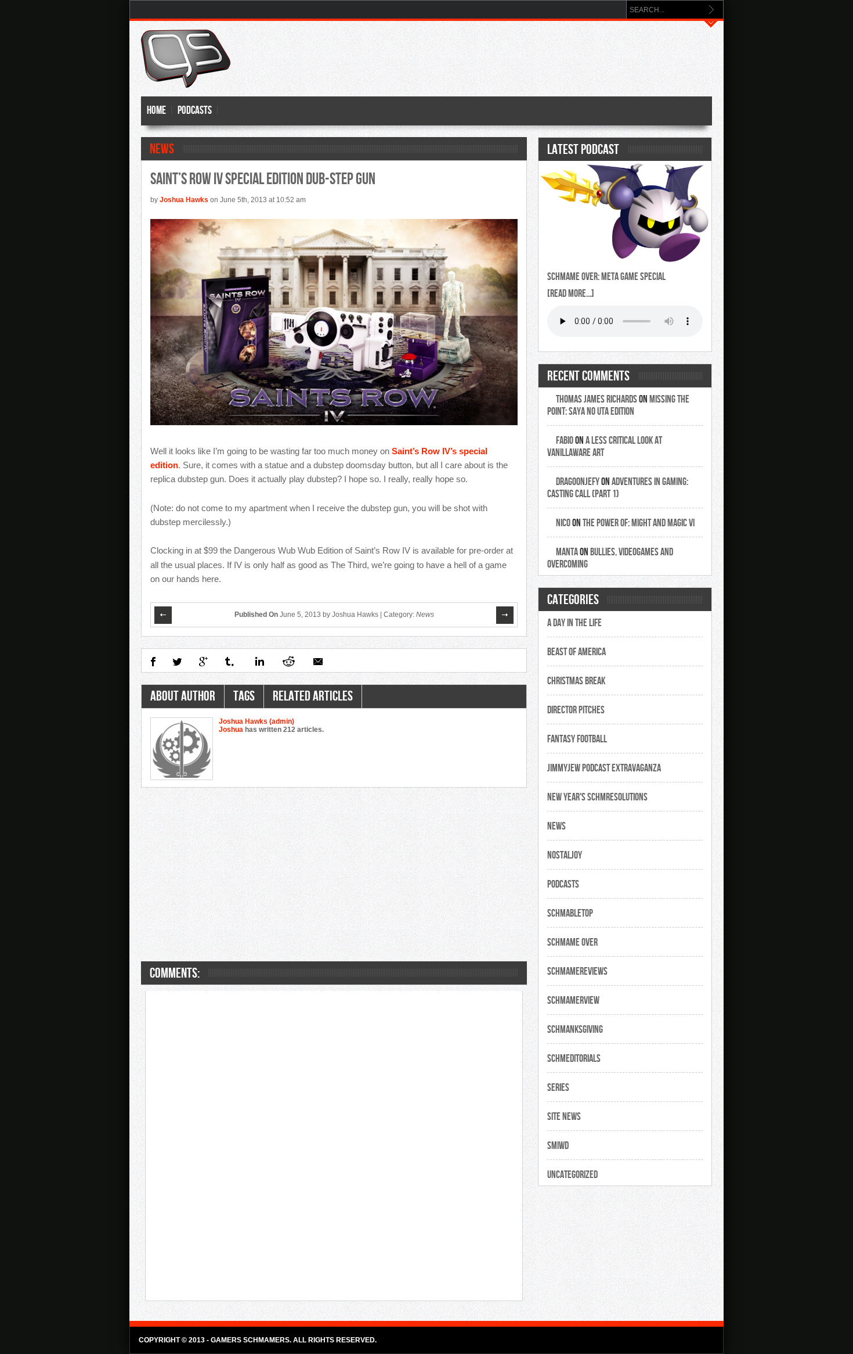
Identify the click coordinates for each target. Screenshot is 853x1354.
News (162, 149)
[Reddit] (288, 661)
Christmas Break (576, 681)
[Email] (318, 661)
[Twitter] (177, 661)
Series (558, 1088)
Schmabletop (570, 913)
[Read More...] (570, 294)
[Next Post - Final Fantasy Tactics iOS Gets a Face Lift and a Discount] (505, 615)
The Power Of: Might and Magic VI (639, 523)
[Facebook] (153, 661)
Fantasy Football (577, 739)
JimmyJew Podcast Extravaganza (604, 768)
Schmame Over (572, 942)
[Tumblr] (230, 661)
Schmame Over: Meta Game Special (606, 277)
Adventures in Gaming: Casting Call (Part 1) (617, 488)
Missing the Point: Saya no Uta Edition (618, 405)
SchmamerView (573, 1000)
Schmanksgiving (575, 1029)
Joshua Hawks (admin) (256, 721)
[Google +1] (203, 661)
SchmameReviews (577, 971)
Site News (564, 1117)
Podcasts (195, 110)
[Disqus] (334, 1145)
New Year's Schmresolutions (597, 797)
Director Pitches (576, 710)
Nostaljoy (564, 855)
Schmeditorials (574, 1059)
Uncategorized (572, 1175)
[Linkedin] (258, 661)
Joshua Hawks (184, 200)
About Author (182, 696)
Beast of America (576, 652)
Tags (244, 696)
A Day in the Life (574, 623)
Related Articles (313, 696)
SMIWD (558, 1146)
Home (156, 110)
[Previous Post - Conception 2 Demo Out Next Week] (163, 615)
